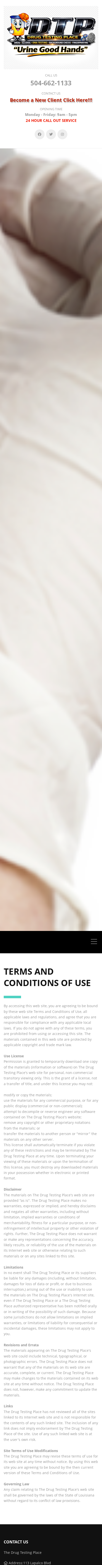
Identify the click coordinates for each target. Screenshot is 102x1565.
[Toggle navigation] (95, 942)
